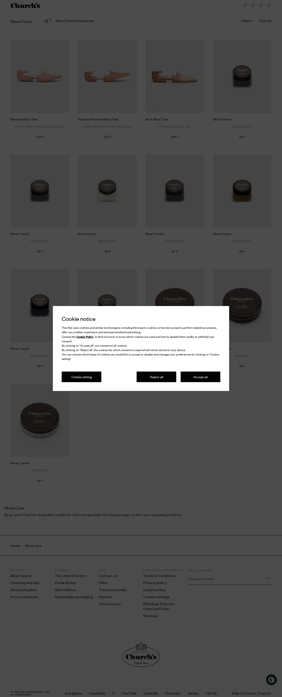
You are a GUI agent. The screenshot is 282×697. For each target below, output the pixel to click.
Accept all (200, 376)
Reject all (156, 376)
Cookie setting (81, 376)
